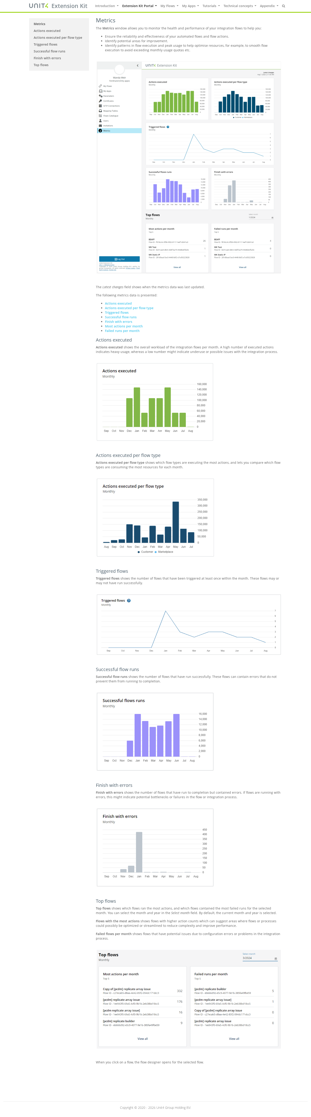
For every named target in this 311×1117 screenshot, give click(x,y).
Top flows (41, 65)
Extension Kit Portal (138, 6)
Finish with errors (47, 58)
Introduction (105, 6)
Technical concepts (239, 6)
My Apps (189, 6)
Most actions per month (124, 326)
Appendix (268, 6)
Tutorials (210, 6)
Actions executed (47, 31)
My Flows (168, 6)
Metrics (39, 24)
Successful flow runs (49, 51)
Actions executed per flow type (58, 37)
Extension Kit (69, 5)
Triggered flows (45, 44)
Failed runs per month (122, 331)
